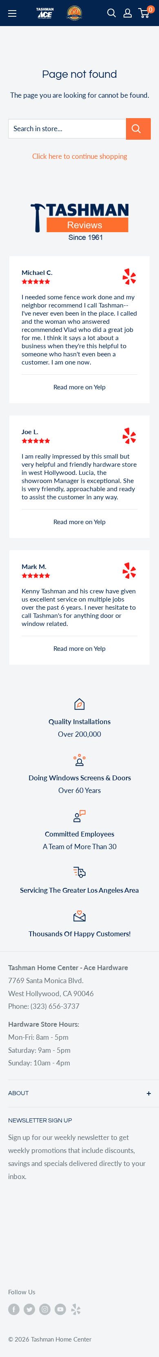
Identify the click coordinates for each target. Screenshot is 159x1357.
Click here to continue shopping (79, 156)
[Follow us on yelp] (76, 1308)
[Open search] (111, 13)
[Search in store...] (138, 129)
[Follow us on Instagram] (45, 1308)
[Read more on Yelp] (129, 276)
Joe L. (30, 431)
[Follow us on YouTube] (60, 1308)
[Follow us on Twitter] (29, 1308)
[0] (144, 13)
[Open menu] (12, 13)
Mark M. (34, 566)
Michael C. (37, 272)
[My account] (128, 13)
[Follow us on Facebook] (14, 1308)
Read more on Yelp (79, 387)
